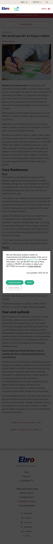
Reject (29, 282)
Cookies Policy (32, 259)
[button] (37, 2)
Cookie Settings (13, 288)
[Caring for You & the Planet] (16, 9)
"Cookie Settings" (34, 266)
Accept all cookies (14, 282)
